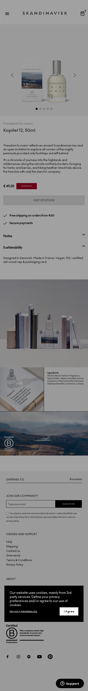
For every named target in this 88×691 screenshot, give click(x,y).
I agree (69, 611)
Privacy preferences (23, 611)
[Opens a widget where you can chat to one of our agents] (70, 684)
